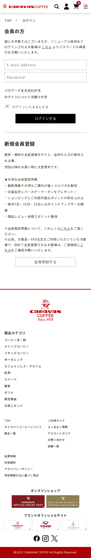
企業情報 (10, 456)
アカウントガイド (59, 433)
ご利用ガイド (56, 420)
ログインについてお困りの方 (25, 97)
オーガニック (13, 359)
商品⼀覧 (10, 433)
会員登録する (45, 262)
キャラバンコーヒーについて (23, 427)
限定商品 (10, 399)
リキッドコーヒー (16, 353)
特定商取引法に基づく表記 (21, 475)
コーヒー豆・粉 (15, 340)
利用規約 (10, 462)
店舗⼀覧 (53, 446)
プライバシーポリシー (18, 469)
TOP (7, 420)
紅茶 (7, 373)
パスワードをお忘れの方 (22, 90)
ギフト (9, 392)
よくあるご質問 (58, 427)
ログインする (45, 118)
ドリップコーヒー (16, 346)
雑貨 (7, 386)
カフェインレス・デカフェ (23, 366)
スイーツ (10, 379)
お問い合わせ (56, 439)
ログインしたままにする (30, 107)
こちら (47, 47)
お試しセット (13, 405)
